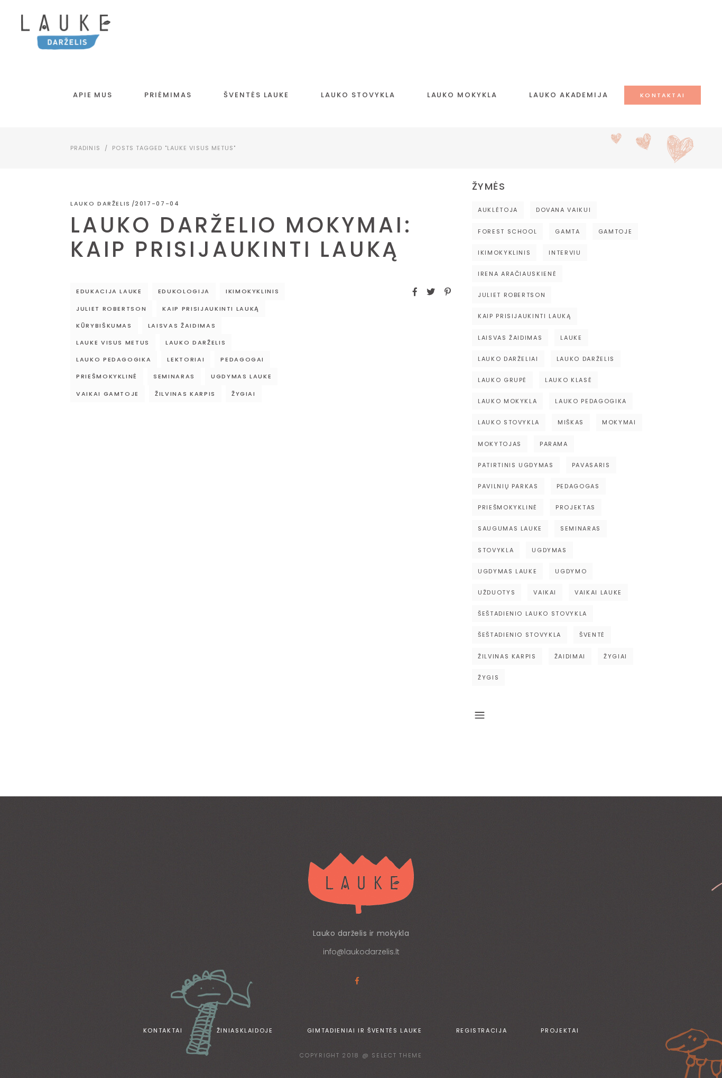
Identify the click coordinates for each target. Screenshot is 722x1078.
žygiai (244, 393)
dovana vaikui (563, 210)
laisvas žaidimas (182, 325)
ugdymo (571, 571)
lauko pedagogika (113, 359)
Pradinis (85, 148)
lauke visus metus (113, 342)
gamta (567, 231)
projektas (576, 507)
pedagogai (242, 359)
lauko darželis (195, 342)
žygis (488, 677)
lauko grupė (502, 380)
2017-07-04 (157, 203)
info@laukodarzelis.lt (361, 951)
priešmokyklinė (106, 376)
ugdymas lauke (241, 376)
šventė (592, 634)
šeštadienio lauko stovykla (532, 613)
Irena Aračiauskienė (517, 274)
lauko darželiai (508, 359)
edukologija (184, 291)
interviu (565, 252)
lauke (571, 337)
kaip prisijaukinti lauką (211, 308)
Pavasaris (591, 465)
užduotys (496, 592)
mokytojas (500, 444)
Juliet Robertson (111, 308)
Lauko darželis (100, 203)
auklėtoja (498, 210)
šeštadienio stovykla (519, 634)
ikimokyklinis (252, 291)
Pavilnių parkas (508, 486)
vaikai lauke (598, 592)
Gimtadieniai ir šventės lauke (364, 1030)
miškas (571, 422)
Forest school (507, 231)
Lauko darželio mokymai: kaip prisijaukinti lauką (241, 237)
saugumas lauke (510, 528)
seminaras (174, 376)
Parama (554, 444)
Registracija (481, 1030)
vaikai (545, 592)
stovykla (496, 550)
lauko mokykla (507, 401)
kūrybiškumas (104, 325)
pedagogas (578, 486)
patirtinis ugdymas (516, 465)
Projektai (560, 1030)
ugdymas (549, 550)
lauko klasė (568, 380)
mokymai (619, 422)
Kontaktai (163, 1030)
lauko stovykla (509, 422)
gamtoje (615, 231)
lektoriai (186, 359)
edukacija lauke (109, 291)
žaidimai (570, 656)
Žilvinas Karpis (185, 393)
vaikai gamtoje (107, 393)
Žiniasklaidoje (245, 1030)
